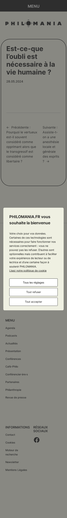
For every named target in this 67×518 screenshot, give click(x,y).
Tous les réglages (33, 282)
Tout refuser (33, 292)
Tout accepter (33, 301)
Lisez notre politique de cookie (28, 270)
